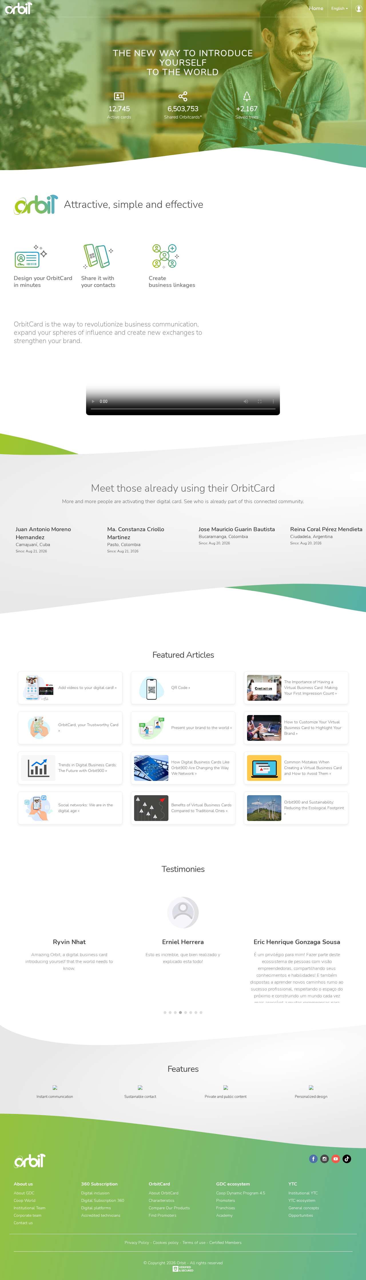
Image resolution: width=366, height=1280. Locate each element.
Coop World (24, 1200)
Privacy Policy (137, 1242)
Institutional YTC (303, 1193)
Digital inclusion (95, 1193)
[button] (339, 8)
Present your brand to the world (200, 727)
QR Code (179, 687)
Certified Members (225, 1242)
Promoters (225, 1200)
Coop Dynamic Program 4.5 (240, 1193)
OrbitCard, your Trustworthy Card (88, 725)
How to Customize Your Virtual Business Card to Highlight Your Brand (312, 727)
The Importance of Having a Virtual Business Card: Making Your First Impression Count (310, 687)
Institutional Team (29, 1208)
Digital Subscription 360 (102, 1200)
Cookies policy (165, 1242)
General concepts (304, 1208)
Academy (224, 1215)
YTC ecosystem (302, 1200)
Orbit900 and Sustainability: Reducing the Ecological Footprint (314, 805)
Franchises (225, 1208)
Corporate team (27, 1215)
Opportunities (301, 1215)
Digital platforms (96, 1208)
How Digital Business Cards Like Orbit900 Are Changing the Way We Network (200, 767)
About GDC (24, 1193)
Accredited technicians (100, 1215)
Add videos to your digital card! (86, 687)
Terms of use (193, 1242)
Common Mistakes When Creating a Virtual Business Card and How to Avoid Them (313, 767)
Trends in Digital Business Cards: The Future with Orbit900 (87, 767)
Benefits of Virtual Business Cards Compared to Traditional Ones (201, 808)
